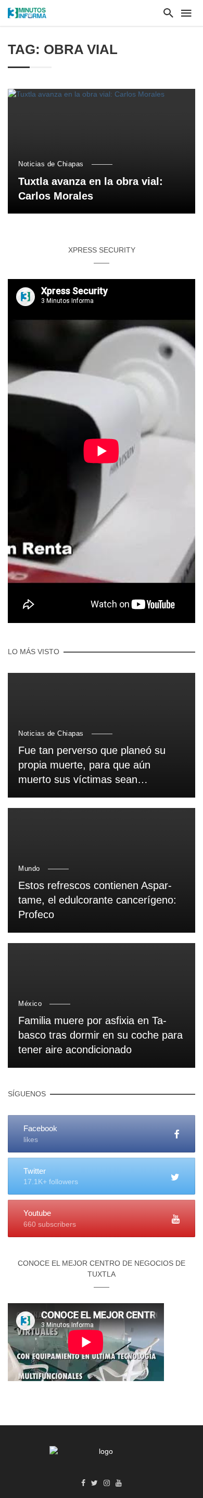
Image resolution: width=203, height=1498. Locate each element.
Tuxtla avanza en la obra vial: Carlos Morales (90, 189)
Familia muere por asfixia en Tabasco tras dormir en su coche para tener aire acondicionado (100, 1035)
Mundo (29, 868)
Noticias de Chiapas (51, 164)
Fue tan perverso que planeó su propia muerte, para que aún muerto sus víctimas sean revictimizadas (92, 766)
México (30, 1003)
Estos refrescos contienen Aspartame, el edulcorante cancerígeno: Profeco (97, 900)
